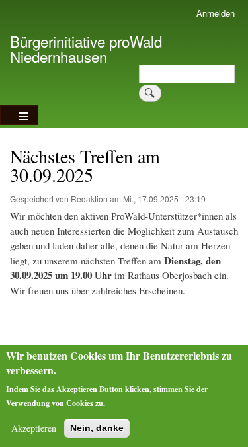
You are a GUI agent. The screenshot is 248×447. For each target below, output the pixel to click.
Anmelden (215, 13)
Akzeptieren (33, 428)
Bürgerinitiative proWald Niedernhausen (86, 48)
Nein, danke (97, 428)
